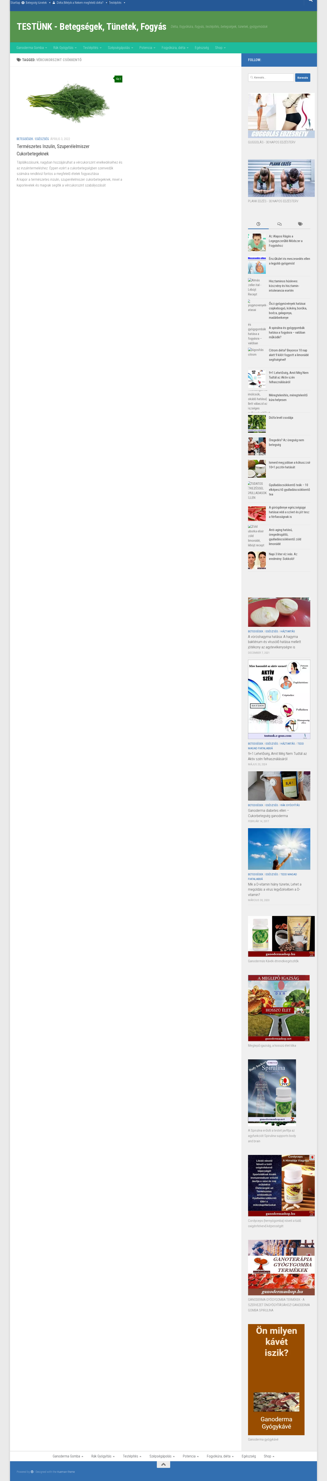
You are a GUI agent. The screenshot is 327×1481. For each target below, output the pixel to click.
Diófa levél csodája (281, 418)
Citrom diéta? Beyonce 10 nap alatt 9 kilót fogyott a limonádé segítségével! (289, 355)
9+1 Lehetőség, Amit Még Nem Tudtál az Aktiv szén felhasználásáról (289, 377)
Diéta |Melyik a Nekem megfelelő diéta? (80, 2)
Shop (218, 48)
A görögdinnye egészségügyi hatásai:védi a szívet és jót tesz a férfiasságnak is (289, 512)
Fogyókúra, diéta (173, 48)
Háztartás (288, 631)
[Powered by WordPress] (32, 1471)
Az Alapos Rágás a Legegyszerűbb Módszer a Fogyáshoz (286, 241)
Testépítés (115, 2)
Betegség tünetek (36, 2)
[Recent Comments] (279, 224)
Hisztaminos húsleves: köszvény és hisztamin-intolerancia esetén (284, 286)
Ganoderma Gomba (30, 48)
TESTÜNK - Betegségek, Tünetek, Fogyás (91, 26)
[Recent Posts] (258, 224)
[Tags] (300, 224)
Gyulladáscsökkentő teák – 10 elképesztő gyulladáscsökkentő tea (289, 489)
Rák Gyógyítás (63, 48)
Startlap (15, 2)
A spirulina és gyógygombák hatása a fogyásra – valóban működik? (287, 332)
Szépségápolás (119, 48)
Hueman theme (66, 1471)
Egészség (202, 48)
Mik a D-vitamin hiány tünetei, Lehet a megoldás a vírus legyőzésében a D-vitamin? (274, 889)
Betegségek (25, 139)
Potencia (145, 48)
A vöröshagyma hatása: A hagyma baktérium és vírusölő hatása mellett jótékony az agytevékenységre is (274, 641)
